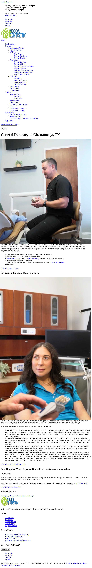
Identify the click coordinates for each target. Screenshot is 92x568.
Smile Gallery (10, 44)
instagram (8, 21)
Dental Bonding (20, 62)
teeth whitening (33, 258)
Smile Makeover (20, 82)
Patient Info (9, 112)
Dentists (17, 96)
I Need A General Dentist (10, 268)
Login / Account (11, 526)
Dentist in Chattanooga (18, 108)
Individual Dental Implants (23, 72)
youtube (8, 23)
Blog (11, 106)
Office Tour (14, 102)
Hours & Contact (7, 2)
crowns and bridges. (57, 262)
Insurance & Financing (18, 114)
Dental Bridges (19, 64)
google (7, 25)
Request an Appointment (9, 124)
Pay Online (9, 121)
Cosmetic (13, 76)
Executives (18, 98)
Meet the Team (15, 94)
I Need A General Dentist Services (13, 464)
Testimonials (14, 100)
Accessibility (9, 524)
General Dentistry (16, 50)
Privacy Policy (10, 522)
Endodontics (14, 90)
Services (8, 46)
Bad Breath (18, 54)
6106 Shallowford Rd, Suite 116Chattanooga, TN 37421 (16, 535)
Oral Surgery (14, 86)
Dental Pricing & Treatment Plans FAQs (24, 118)
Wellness (13, 52)
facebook (8, 19)
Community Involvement (19, 104)
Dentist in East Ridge (17, 110)
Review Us (5, 549)
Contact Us (9, 520)
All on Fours (14, 88)
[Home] (13, 38)
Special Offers (15, 116)
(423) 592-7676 (81, 483)
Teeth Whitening (20, 84)
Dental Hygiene (20, 58)
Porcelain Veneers (20, 80)
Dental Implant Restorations (24, 66)
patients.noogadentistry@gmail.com (18, 540)
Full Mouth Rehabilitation (23, 70)
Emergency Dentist (16, 48)
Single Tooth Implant (21, 74)
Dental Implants (20, 68)
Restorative (14, 60)
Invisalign (17, 78)
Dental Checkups (20, 56)
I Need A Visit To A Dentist (10, 487)
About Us (8, 92)
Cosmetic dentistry (12, 258)
